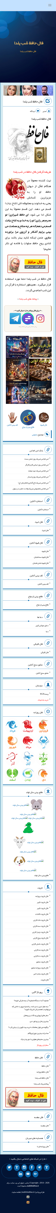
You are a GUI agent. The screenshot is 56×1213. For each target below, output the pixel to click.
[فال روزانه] (17, 348)
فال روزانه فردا (43, 1146)
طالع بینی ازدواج (42, 605)
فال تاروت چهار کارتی (40, 932)
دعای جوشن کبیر (42, 625)
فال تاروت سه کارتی (41, 926)
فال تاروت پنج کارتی (41, 938)
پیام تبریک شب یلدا (41, 1084)
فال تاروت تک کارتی (41, 920)
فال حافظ (45, 1066)
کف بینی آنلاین (43, 584)
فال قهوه (45, 551)
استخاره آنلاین (43, 509)
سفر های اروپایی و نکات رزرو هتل (36, 1015)
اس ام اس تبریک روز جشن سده (37, 459)
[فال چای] (40, 393)
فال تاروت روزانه (42, 896)
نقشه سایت (16, 1192)
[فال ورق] (17, 393)
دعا (47, 631)
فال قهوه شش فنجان (41, 563)
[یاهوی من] (47, 1167)
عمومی (34, 435)
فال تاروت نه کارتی (41, 950)
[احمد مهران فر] (45, 91)
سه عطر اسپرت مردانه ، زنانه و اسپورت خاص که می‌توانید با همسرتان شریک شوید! (31, 1007)
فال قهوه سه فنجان (41, 557)
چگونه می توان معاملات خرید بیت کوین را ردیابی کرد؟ (28, 1027)
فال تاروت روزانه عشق (40, 968)
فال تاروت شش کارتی (40, 944)
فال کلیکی (45, 652)
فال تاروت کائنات (42, 914)
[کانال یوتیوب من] (28, 1174)
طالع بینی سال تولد (41, 875)
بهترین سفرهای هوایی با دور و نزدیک (35, 1039)
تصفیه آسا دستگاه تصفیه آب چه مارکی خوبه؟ (31, 1000)
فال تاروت (45, 980)
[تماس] (17, 1167)
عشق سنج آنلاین (42, 673)
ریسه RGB (44, 694)
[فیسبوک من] (32, 1167)
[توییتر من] (9, 1167)
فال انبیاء (45, 530)
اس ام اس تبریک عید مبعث (38, 471)
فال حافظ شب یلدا (28, 43)
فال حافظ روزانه (43, 1072)
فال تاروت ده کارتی (41, 956)
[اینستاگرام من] (24, 1167)
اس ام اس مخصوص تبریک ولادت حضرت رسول (31, 489)
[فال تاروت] (40, 348)
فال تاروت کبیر (43, 902)
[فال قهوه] (40, 370)
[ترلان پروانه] (28, 91)
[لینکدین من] (20, 1174)
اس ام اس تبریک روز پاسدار (38, 477)
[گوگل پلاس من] (35, 1174)
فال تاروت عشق (42, 962)
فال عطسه (45, 1126)
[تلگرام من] (39, 1167)
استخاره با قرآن (17, 284)
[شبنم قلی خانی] (11, 91)
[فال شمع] (17, 370)
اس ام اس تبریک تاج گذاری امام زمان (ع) (33, 483)
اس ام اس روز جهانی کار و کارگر (37, 465)
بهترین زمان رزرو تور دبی (39, 1021)
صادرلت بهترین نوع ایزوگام (38, 1033)
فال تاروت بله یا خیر (41, 974)
